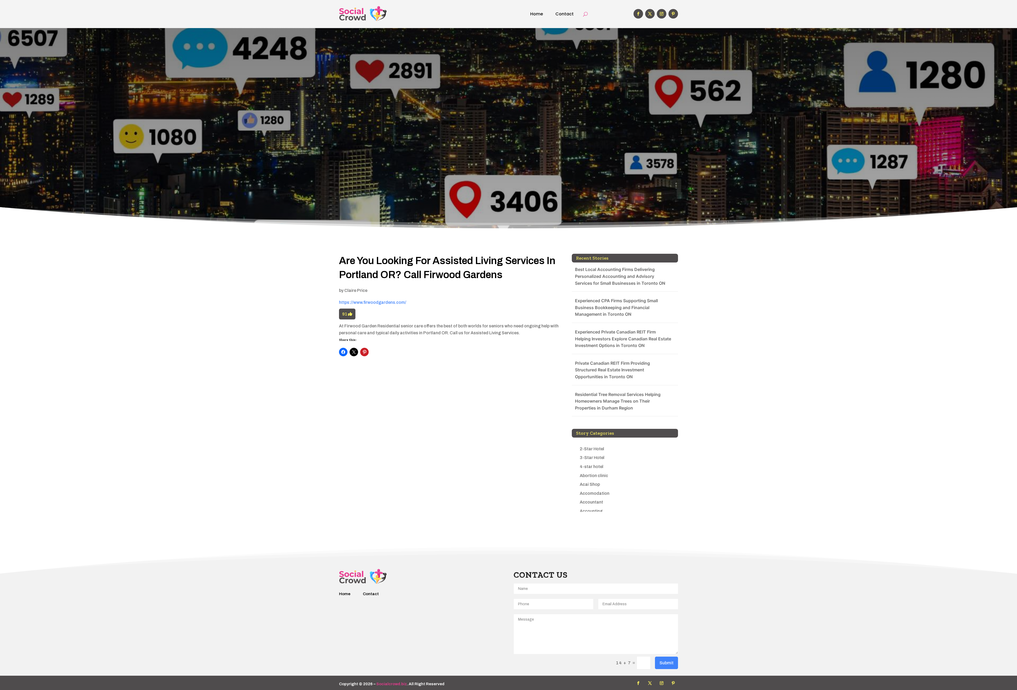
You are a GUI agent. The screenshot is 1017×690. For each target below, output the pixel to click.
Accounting (591, 511)
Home (536, 14)
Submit (666, 663)
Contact (564, 14)
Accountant (591, 502)
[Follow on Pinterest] (673, 14)
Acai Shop (590, 484)
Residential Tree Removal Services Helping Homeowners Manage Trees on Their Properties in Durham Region (618, 401)
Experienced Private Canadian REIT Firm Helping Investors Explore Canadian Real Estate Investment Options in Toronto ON (623, 338)
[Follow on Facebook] (638, 14)
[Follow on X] (650, 14)
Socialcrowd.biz (391, 684)
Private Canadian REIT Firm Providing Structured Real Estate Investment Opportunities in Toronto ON (612, 369)
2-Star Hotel (592, 449)
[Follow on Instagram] (661, 14)
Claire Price (355, 290)
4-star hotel (591, 466)
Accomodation (594, 493)
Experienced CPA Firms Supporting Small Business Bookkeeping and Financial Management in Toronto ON (616, 307)
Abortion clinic (594, 475)
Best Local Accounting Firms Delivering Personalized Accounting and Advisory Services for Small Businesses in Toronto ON (620, 276)
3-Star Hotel (592, 457)
